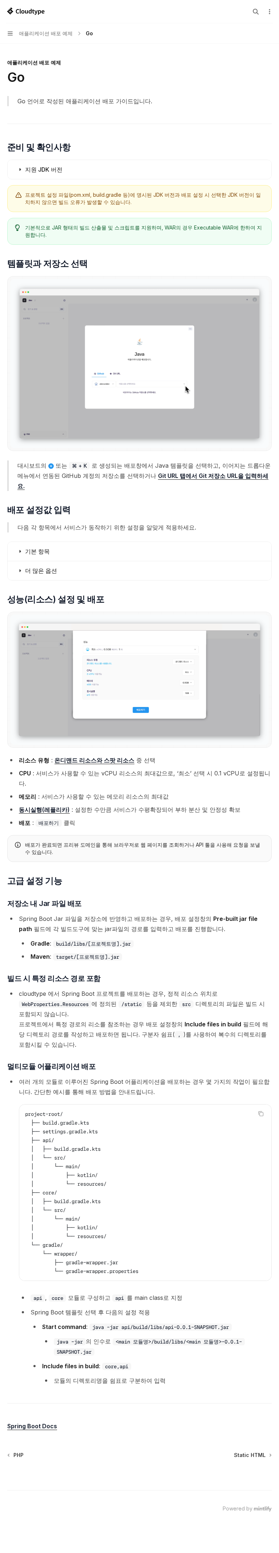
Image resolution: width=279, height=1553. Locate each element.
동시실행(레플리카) (44, 809)
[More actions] (269, 12)
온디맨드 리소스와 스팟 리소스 (94, 760)
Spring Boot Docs (32, 1426)
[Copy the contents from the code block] (261, 1113)
